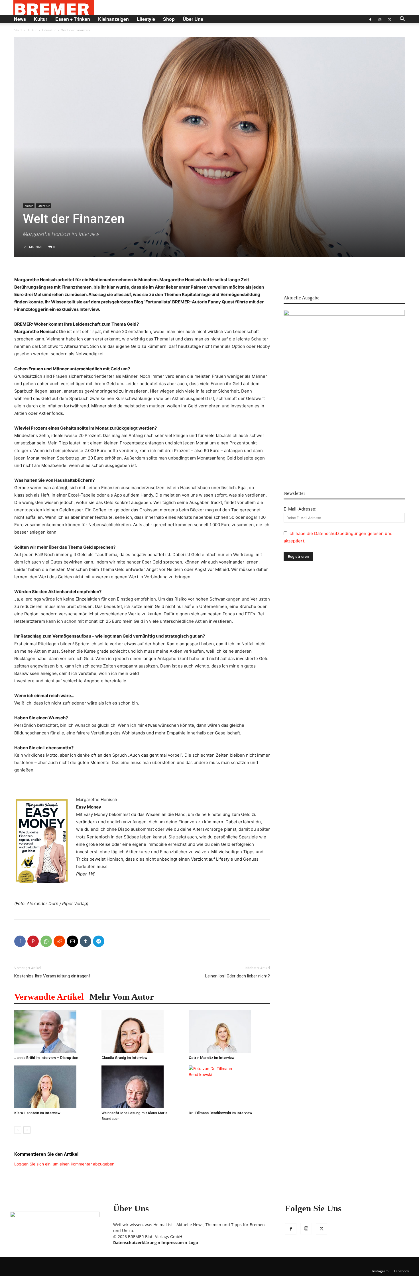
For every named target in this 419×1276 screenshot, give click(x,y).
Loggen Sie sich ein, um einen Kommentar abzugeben (64, 1163)
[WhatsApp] (46, 941)
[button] (402, 19)
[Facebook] (370, 19)
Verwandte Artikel (49, 997)
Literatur (49, 30)
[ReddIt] (59, 941)
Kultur (40, 19)
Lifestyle (146, 19)
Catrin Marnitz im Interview (212, 1057)
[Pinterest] (33, 941)
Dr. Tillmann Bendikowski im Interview (220, 1113)
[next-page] (26, 1130)
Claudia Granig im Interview (124, 1057)
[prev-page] (17, 1130)
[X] (389, 19)
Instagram (380, 1271)
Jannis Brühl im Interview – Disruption (46, 1057)
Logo (193, 1242)
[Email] (72, 941)
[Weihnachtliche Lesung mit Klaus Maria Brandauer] (142, 1086)
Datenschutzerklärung (135, 1242)
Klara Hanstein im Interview (37, 1113)
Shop (169, 19)
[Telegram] (98, 941)
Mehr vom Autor (122, 997)
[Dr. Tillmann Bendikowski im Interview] (229, 1086)
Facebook (401, 1271)
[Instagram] (380, 19)
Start (18, 30)
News (20, 19)
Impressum (172, 1242)
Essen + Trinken (72, 19)
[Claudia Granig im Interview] (142, 1031)
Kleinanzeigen (113, 19)
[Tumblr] (85, 941)
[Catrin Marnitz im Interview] (229, 1031)
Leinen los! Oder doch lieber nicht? (237, 976)
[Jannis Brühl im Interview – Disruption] (54, 1031)
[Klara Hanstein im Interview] (54, 1086)
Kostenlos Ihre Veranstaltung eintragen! (52, 976)
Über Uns (193, 19)
